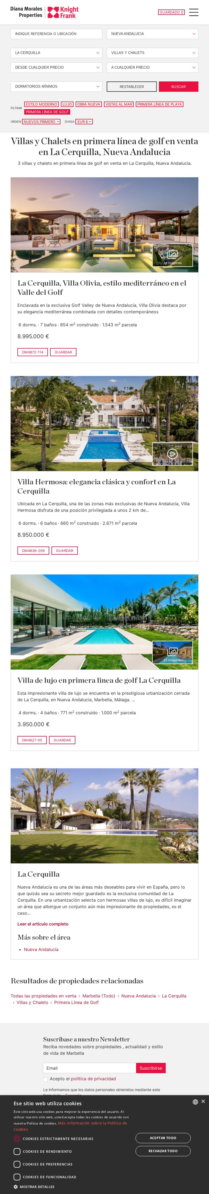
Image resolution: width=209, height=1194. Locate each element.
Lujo (67, 104)
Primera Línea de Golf (47, 112)
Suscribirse (151, 1068)
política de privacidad (93, 1078)
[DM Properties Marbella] (45, 12)
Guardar (63, 352)
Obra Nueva (88, 104)
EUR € (83, 121)
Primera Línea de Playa (159, 104)
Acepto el (83, 1078)
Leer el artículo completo (43, 924)
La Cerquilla (38, 874)
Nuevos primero (40, 121)
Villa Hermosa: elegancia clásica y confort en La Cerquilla (96, 486)
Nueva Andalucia (138, 996)
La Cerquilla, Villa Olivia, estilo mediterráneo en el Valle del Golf (101, 288)
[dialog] (104, 1144)
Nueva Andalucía (41, 949)
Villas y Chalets (32, 1002)
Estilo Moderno (41, 104)
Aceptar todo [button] (163, 1138)
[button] (72, 1186)
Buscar (178, 86)
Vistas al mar (119, 104)
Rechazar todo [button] (163, 1151)
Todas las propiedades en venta (43, 996)
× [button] (203, 1102)
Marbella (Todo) (98, 996)
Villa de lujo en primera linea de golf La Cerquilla (99, 680)
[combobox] (195, 1102)
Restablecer (132, 86)
